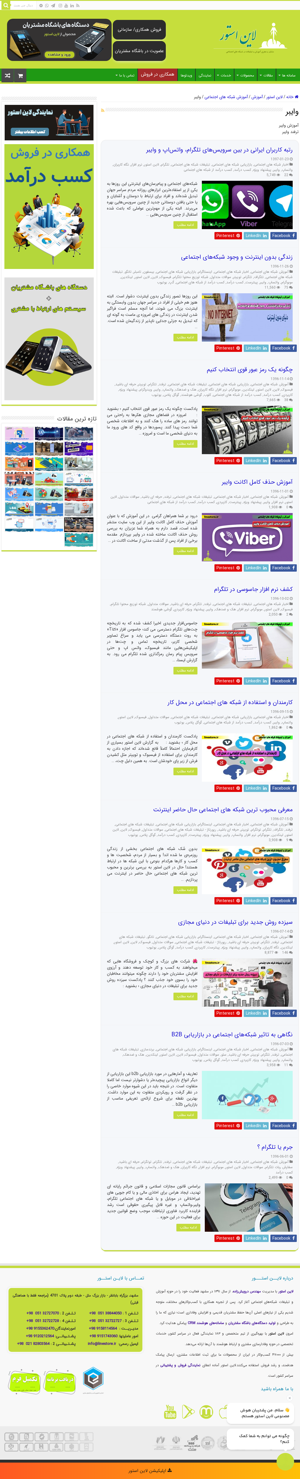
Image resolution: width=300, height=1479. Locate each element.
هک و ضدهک (185, 389)
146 (285, 952)
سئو (223, 1054)
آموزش (257, 97)
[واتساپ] (47, 5)
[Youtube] (66, 5)
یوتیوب (162, 282)
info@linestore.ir (102, 1344)
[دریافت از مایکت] (206, 1412)
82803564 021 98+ (33, 1344)
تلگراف (259, 277)
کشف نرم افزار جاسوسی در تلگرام (253, 589)
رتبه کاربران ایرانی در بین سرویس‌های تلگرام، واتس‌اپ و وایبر (219, 149)
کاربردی (287, 395)
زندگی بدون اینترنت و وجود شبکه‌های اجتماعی (237, 257)
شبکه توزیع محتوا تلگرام (190, 277)
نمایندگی (205, 75)
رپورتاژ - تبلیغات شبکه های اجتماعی (190, 829)
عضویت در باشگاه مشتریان (139, 50)
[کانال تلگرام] (53, 5)
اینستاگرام (205, 272)
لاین (154, 277)
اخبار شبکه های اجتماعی (271, 164)
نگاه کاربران (121, 164)
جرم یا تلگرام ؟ (275, 1147)
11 (286, 1065)
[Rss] (78, 5)
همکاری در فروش (157, 74)
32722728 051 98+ (42, 1321)
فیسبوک (165, 277)
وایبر (276, 170)
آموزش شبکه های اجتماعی (226, 97)
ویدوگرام (145, 389)
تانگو (128, 272)
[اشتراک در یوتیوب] (170, 1412)
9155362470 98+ (40, 1328)
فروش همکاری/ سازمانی (139, 29)
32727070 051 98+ (42, 1313)
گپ (171, 282)
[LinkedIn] (72, 5)
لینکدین (127, 277)
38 (286, 400)
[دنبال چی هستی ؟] (5, 5)
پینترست (252, 282)
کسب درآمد (242, 170)
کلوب (207, 395)
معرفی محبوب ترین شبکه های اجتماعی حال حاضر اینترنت (223, 809)
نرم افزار (136, 164)
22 (286, 175)
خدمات (226, 75)
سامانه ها (289, 75)
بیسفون (148, 272)
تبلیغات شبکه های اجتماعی (190, 164)
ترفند (162, 384)
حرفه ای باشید (125, 384)
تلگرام (165, 164)
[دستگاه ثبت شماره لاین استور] (59, 39)
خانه (290, 97)
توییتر (237, 277)
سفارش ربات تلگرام (279, 1167)
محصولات (247, 75)
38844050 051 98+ (105, 1313)
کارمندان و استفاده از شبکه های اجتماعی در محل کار (230, 702)
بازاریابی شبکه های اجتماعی (232, 164)
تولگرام (256, 829)
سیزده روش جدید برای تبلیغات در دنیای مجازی (235, 922)
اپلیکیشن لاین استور (148, 1470)
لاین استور (274, 97)
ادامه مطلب (185, 225)
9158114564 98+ (103, 1328)
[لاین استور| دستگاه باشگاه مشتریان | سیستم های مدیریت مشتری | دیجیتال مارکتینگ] (250, 38)
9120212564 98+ (40, 1336)
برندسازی (147, 1049)
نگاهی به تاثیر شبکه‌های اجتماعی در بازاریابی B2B (232, 1034)
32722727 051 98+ (105, 1321)
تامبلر (137, 272)
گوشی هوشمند (191, 395)
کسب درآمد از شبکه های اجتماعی (208, 170)
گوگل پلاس (171, 395)
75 (286, 287)
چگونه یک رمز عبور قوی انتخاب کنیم (250, 369)
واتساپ (287, 170)
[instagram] (60, 5)
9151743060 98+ (103, 1336)
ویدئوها (186, 75)
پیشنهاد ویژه (262, 170)
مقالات (268, 75)
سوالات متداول (220, 277)
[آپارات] (41, 5)
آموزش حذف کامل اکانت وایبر (257, 482)
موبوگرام (287, 282)
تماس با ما (126, 75)
